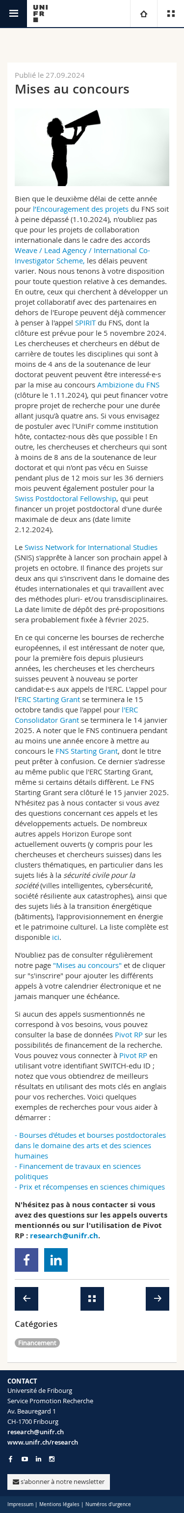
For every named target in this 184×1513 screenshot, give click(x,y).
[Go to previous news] (26, 1299)
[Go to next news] (157, 1299)
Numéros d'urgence (108, 1504)
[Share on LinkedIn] (56, 1260)
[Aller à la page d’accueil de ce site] (40, 13)
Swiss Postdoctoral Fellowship (65, 498)
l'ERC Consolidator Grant (76, 715)
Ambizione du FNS (128, 384)
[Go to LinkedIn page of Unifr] (38, 1459)
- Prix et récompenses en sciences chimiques (90, 1186)
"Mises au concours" (87, 965)
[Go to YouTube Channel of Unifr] (25, 1459)
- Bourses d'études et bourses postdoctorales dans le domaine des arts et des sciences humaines (90, 1145)
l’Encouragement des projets (81, 209)
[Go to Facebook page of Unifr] (10, 1458)
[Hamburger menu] (13, 13)
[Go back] (92, 1299)
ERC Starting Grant (49, 699)
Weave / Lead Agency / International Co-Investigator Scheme (82, 255)
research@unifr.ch (35, 1431)
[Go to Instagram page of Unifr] (51, 1459)
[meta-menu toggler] (170, 13)
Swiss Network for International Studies (91, 547)
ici (55, 937)
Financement (37, 1342)
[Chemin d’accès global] (143, 13)
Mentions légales (59, 1504)
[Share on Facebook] (27, 1260)
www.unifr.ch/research (42, 1442)
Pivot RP (129, 1034)
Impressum (20, 1504)
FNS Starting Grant (86, 751)
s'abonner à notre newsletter (62, 1481)
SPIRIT (85, 322)
